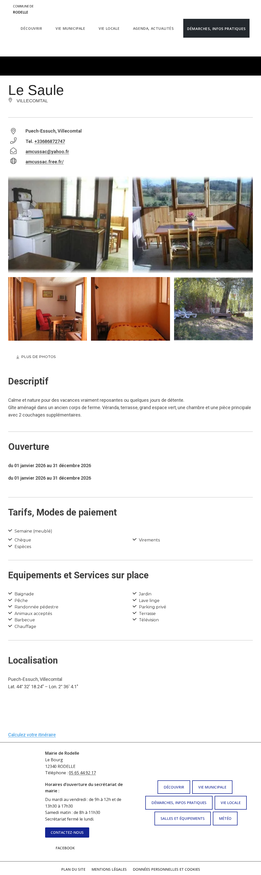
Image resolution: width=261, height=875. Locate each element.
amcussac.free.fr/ (44, 161)
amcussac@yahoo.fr (47, 151)
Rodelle (23, 9)
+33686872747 (49, 141)
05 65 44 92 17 (82, 773)
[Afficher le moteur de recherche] (22, 47)
